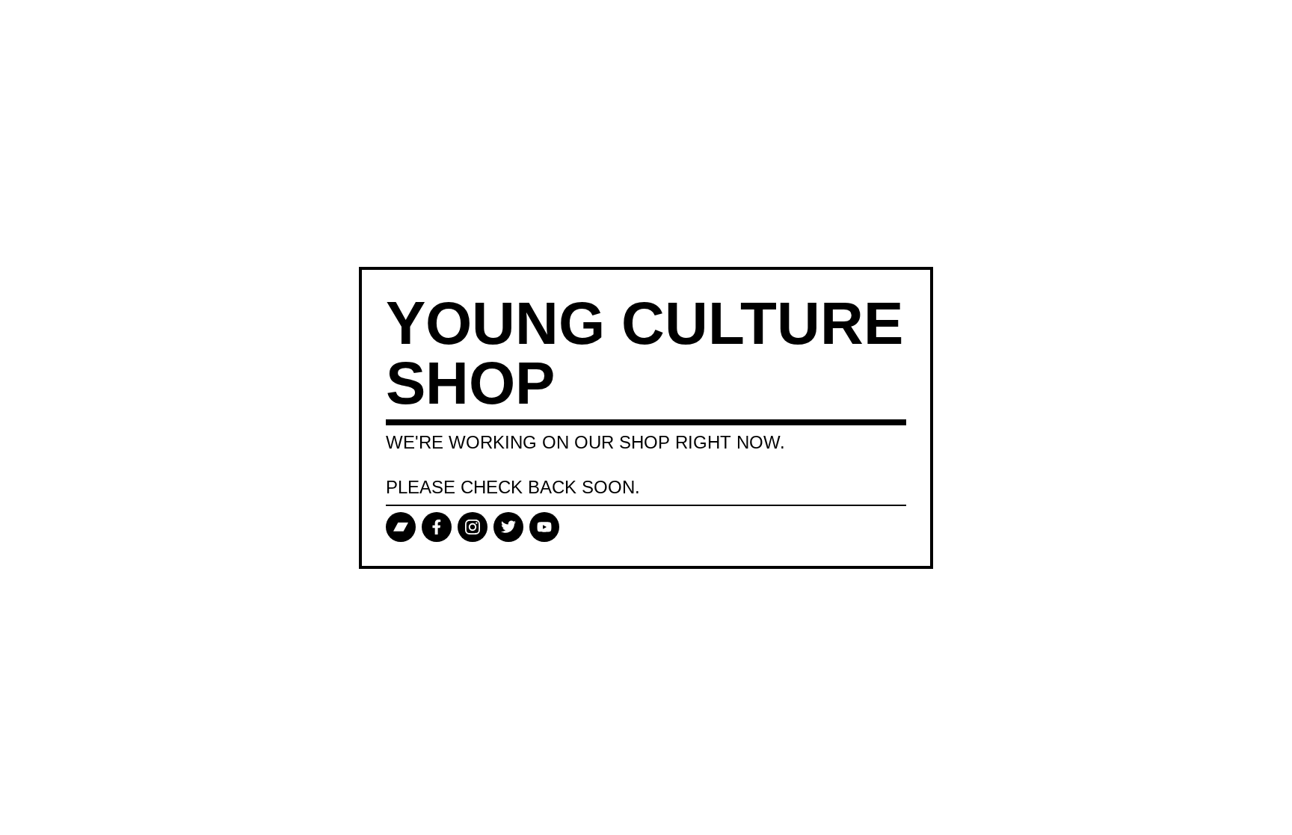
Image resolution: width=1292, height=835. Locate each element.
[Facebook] (437, 527)
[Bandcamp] (401, 527)
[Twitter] (508, 527)
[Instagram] (472, 527)
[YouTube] (544, 527)
